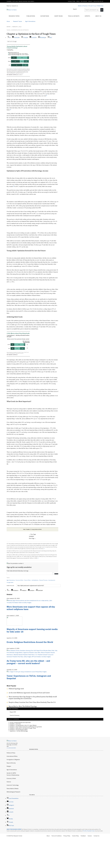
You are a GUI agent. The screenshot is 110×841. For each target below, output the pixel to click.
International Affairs (12, 756)
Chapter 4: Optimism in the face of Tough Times (23, 728)
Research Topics (14, 16)
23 (10, 109)
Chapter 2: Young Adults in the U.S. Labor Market (23, 725)
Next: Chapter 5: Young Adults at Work (32, 529)
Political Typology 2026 (16, 689)
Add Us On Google (12, 41)
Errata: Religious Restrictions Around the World (30, 642)
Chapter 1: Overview (15, 724)
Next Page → (32, 538)
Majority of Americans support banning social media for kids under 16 (32, 630)
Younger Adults (10, 582)
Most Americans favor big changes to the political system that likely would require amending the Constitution (33, 697)
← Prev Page (32, 534)
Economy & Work (19, 580)
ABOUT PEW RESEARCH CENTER (14, 829)
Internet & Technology (13, 785)
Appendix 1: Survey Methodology (19, 731)
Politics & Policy (11, 753)
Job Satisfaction (34, 580)
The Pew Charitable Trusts (88, 831)
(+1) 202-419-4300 (11, 748)
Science (9, 782)
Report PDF (13, 712)
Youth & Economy (14, 715)
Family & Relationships (13, 775)
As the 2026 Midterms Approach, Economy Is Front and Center (29, 693)
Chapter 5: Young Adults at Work (18, 729)
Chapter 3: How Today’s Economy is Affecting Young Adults (26, 727)
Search (75, 9)
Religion (9, 766)
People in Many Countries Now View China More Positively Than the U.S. (32, 702)
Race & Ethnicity (11, 763)
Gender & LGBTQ (11, 773)
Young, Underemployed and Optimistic (18, 30)
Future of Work (27, 580)
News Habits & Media (12, 788)
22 (46, 95)
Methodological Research (13, 792)
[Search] (101, 10)
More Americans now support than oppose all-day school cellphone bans (31, 608)
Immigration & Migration (13, 759)
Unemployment (51, 580)
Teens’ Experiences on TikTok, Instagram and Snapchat (29, 677)
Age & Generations (11, 580)
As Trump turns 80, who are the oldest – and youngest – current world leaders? (28, 662)
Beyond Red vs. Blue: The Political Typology (23, 706)
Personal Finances (43, 580)
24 (13, 186)
